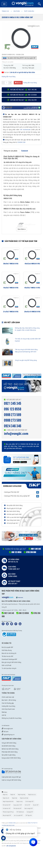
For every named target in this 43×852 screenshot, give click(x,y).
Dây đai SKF (36, 805)
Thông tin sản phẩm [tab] (10, 151)
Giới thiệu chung (7, 650)
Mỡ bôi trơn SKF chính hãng (10, 749)
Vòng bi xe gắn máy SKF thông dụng (26, 360)
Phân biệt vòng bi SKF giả (8, 812)
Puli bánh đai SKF (7, 808)
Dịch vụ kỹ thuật (6, 665)
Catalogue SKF (30, 812)
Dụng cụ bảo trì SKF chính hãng (11, 758)
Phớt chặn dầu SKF (17, 808)
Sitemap (4, 712)
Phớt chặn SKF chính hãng (9, 752)
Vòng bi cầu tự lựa (32, 794)
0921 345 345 (12, 403)
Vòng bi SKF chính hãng (9, 743)
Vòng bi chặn (14, 798)
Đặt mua (18, 82)
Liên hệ (4, 715)
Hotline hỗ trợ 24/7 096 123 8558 (23, 95)
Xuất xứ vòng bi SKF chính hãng (11, 780)
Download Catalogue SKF (9, 659)
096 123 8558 (12, 409)
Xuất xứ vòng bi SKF (28, 808)
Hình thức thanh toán (8, 709)
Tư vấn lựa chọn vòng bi (9, 668)
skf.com (5, 731)
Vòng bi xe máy (19, 801)
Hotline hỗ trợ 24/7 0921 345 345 (23, 90)
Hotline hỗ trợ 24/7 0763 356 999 (23, 100)
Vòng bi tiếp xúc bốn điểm (8, 801)
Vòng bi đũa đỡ (6, 798)
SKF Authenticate (25, 129)
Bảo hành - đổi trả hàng (9, 700)
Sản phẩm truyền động (8, 755)
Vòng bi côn (12, 794)
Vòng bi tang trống (21, 794)
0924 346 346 (12, 426)
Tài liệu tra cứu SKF (7, 656)
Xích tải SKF (27, 805)
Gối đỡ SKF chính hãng (8, 746)
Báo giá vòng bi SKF (7, 815)
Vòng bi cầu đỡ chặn (24, 798)
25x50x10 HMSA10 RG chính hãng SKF (17, 17)
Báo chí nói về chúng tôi (9, 653)
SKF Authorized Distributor (10, 604)
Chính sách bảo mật (8, 697)
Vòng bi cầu (5, 794)
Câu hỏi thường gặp (8, 703)
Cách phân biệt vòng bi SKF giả (11, 777)
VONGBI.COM (21, 142)
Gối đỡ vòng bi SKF (29, 801)
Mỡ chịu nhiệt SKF (7, 805)
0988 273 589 (12, 414)
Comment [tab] (24, 151)
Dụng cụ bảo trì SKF (17, 805)
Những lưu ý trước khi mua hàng (11, 718)
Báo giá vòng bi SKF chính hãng (11, 662)
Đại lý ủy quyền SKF (7, 647)
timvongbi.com (8, 728)
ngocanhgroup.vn (8, 734)
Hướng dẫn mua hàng (8, 76)
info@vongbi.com (16, 434)
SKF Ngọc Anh (29, 815)
